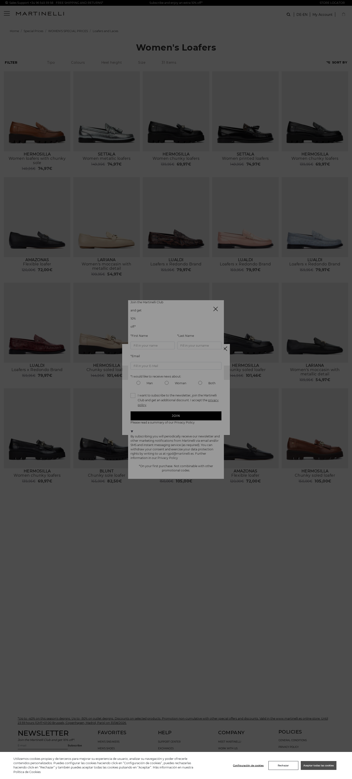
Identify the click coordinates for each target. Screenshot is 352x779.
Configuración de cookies (248, 765)
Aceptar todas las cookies (318, 765)
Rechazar (283, 765)
